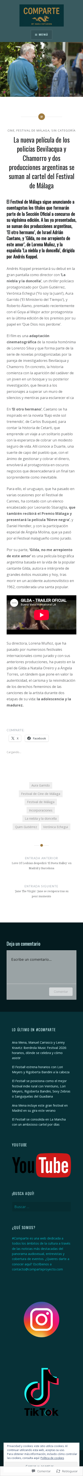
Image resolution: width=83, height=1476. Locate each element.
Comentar (61, 991)
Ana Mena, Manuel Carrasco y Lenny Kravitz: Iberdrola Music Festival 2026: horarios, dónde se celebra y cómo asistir (39, 1050)
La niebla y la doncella (41, 818)
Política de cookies (52, 1458)
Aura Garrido (40, 785)
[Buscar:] (41, 1207)
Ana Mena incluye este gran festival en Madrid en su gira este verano (40, 1108)
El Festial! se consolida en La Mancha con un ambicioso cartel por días (39, 1122)
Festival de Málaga (32, 130)
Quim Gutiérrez (26, 827)
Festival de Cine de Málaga (40, 794)
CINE (11, 130)
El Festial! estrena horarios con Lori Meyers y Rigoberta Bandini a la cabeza (40, 1069)
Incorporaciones (40, 810)
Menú (43, 34)
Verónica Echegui (55, 827)
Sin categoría (63, 130)
